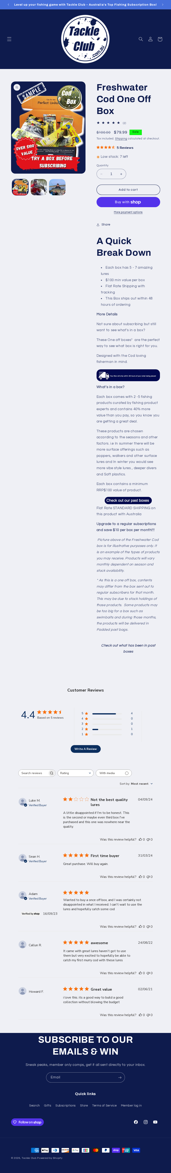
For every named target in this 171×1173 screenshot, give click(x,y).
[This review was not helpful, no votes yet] (148, 839)
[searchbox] (33, 773)
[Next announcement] (162, 4)
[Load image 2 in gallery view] (39, 187)
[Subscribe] (120, 1077)
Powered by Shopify (49, 1158)
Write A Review (85, 749)
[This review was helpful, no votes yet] (140, 839)
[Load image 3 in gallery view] (57, 187)
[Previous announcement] (8, 4)
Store (84, 1105)
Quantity (103, 165)
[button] (9, 39)
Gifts (47, 1105)
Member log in (131, 1105)
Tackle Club (29, 1158)
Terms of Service (104, 1105)
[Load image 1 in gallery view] (20, 187)
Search (34, 1105)
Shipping (121, 138)
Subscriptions (65, 1105)
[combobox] (76, 773)
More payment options (128, 212)
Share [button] (106, 224)
